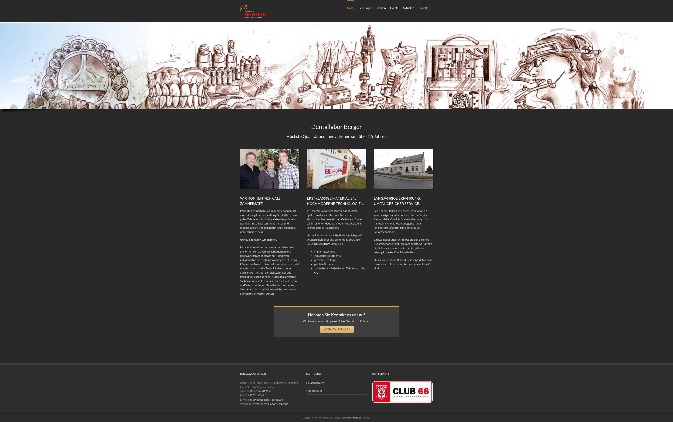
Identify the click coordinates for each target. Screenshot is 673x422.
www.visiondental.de (351, 417)
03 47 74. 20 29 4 (260, 391)
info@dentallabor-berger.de (266, 399)
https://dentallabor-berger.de (270, 403)
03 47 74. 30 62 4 (256, 395)
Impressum (315, 390)
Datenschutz (316, 382)
